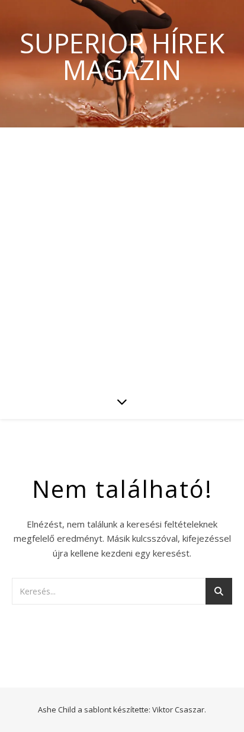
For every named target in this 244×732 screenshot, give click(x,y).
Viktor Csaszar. (179, 709)
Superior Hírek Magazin (122, 56)
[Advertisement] (122, 255)
